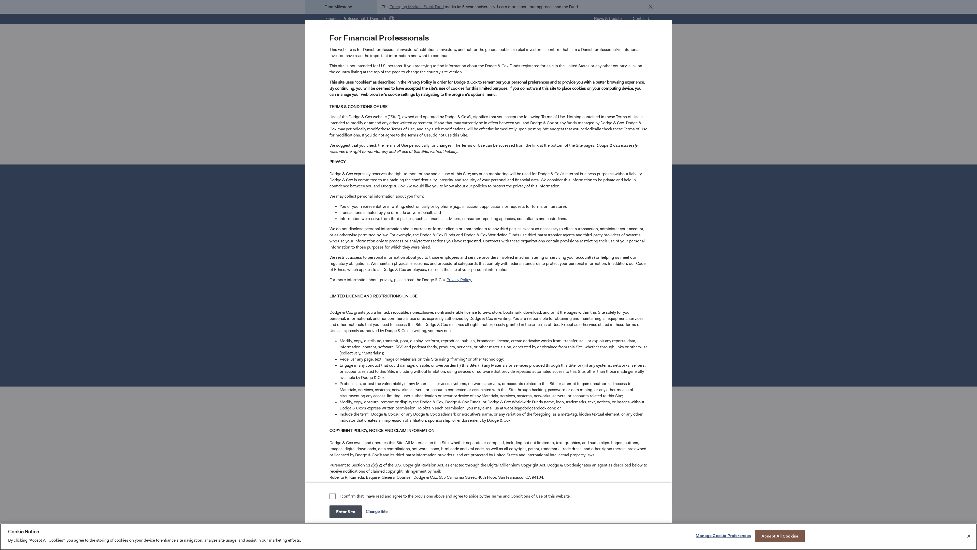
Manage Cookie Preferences (723, 535)
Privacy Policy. (459, 279)
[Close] (968, 536)
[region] (488, 536)
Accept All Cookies (780, 536)
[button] (377, 511)
